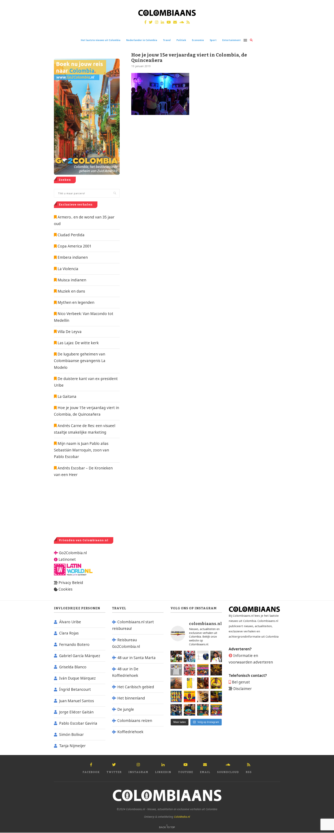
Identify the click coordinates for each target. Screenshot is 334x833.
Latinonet (67, 559)
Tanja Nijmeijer (72, 745)
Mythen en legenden (76, 302)
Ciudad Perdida (71, 234)
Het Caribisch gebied (135, 686)
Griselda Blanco (72, 666)
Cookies (65, 589)
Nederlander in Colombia (141, 40)
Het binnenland (131, 698)
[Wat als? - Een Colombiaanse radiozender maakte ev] (176, 710)
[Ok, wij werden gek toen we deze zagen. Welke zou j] (189, 683)
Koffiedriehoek (130, 731)
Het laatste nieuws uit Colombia (100, 40)
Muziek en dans (71, 291)
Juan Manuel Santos (76, 700)
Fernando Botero (74, 644)
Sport (213, 40)
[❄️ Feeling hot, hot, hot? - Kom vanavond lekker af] (216, 710)
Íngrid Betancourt (75, 689)
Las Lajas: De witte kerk (78, 342)
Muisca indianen (72, 280)
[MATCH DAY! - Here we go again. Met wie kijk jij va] (216, 696)
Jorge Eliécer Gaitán (76, 712)
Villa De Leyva (70, 331)
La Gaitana (66, 396)
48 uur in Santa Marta (136, 657)
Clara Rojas (69, 633)
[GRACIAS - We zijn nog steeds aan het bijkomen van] (189, 710)
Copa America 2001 (74, 246)
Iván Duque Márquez (77, 678)
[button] (325, 5)
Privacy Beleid (71, 582)
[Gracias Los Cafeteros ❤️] (216, 669)
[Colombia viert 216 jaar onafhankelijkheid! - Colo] (203, 669)
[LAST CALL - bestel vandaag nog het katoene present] (216, 656)
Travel (167, 40)
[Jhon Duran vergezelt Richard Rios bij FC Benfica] (189, 669)
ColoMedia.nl (182, 816)
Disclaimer (242, 688)
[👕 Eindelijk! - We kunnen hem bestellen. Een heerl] (176, 669)
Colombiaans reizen (134, 720)
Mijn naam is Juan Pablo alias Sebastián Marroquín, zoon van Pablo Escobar (81, 450)
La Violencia (68, 268)
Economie (198, 40)
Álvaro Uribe (70, 621)
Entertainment (231, 40)
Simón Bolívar (71, 734)
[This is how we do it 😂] (203, 683)
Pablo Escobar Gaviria (78, 723)
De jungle (125, 709)
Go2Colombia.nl (73, 552)
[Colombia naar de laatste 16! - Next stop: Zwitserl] (216, 683)
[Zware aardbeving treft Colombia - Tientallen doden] (203, 656)
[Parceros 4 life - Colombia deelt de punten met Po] (203, 710)
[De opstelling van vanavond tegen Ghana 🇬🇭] (176, 696)
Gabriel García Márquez (79, 655)
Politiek (181, 40)
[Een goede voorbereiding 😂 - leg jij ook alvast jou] (203, 696)
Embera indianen (73, 257)
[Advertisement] (86, 507)
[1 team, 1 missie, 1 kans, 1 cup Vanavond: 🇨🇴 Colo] (176, 683)
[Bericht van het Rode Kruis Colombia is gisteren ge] (189, 656)
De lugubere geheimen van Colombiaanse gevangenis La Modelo (79, 361)
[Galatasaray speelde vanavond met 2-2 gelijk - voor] (176, 656)
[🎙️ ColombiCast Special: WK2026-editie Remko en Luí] (189, 696)
